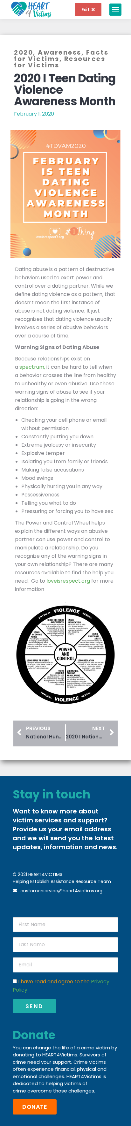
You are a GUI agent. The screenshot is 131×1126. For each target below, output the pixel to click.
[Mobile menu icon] (115, 10)
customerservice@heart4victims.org (61, 891)
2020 (23, 52)
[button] (35, 1107)
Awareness (59, 52)
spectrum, (32, 367)
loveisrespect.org (67, 581)
